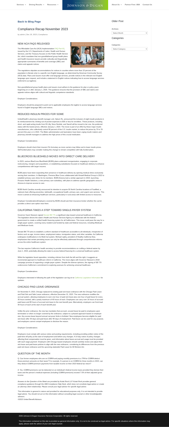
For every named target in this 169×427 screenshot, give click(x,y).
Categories (116, 45)
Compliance (43, 34)
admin (22, 34)
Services (20, 5)
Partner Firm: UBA (132, 5)
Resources (51, 5)
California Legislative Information (87, 278)
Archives (115, 29)
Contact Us (147, 5)
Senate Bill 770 (49, 215)
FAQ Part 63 (59, 49)
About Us (116, 5)
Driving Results (35, 5)
